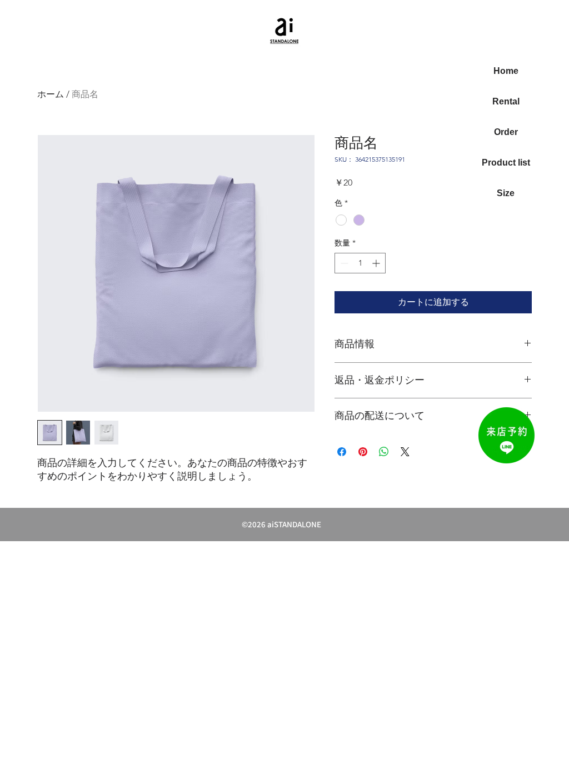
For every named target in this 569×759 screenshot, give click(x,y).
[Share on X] (405, 451)
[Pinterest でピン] (363, 451)
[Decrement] (343, 263)
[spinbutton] (360, 263)
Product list (506, 162)
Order (506, 132)
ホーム (50, 94)
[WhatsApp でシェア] (384, 451)
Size (506, 193)
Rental (506, 101)
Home (505, 71)
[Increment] (377, 263)
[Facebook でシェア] (341, 451)
